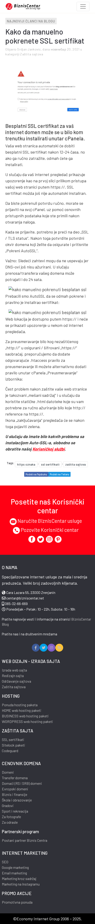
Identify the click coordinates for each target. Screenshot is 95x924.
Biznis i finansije (14, 794)
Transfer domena (15, 778)
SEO (5, 862)
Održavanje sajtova (16, 681)
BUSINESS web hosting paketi (25, 716)
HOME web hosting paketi (21, 710)
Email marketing (14, 873)
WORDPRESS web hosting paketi (27, 721)
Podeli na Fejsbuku (36, 474)
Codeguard (10, 750)
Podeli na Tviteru (59, 474)
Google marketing (15, 867)
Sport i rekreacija (15, 811)
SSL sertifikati (13, 739)
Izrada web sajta (14, 670)
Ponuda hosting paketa (20, 705)
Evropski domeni (15, 789)
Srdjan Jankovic (29, 49)
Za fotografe (11, 816)
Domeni (8, 772)
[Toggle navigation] (83, 6)
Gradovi (8, 805)
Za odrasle (10, 822)
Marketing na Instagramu (21, 884)
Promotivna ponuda (17, 902)
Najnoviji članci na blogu (31, 21)
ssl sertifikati (50, 464)
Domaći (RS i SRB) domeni (22, 783)
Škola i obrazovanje (17, 800)
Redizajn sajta (13, 675)
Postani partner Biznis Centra (24, 840)
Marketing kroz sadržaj (19, 878)
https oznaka (26, 464)
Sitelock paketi (13, 745)
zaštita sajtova (75, 464)
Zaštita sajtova (31, 54)
